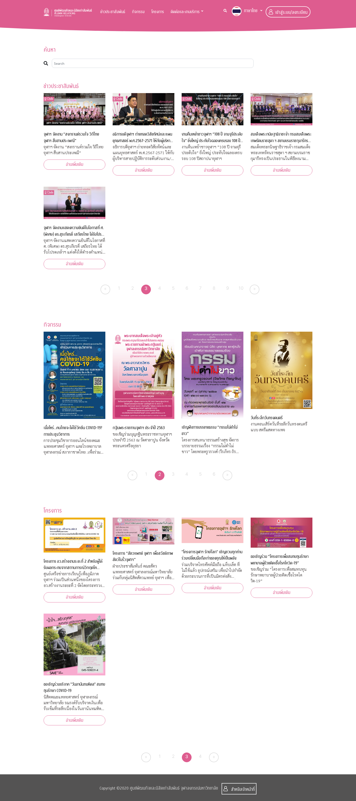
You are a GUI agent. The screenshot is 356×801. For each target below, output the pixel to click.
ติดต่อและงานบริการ (185, 12)
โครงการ (157, 12)
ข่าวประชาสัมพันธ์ (112, 12)
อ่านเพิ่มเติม (74, 164)
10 (241, 288)
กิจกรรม (138, 12)
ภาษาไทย (250, 11)
